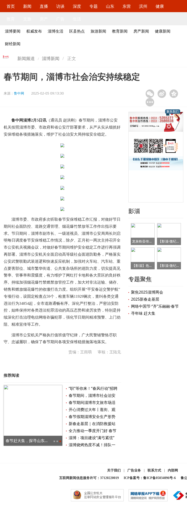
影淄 (134, 211)
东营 (126, 6)
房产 (44, 19)
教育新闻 (120, 31)
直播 (44, 6)
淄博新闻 (50, 58)
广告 (60, 19)
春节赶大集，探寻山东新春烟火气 (35, 440)
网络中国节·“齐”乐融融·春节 (155, 306)
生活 (77, 19)
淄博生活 (55, 31)
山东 (110, 6)
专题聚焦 (140, 279)
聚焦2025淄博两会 (147, 292)
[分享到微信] (150, 93)
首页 (11, 6)
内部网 (173, 470)
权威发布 (34, 31)
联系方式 (154, 470)
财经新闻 (12, 43)
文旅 (27, 19)
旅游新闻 (98, 31)
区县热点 (77, 31)
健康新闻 (162, 31)
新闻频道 (26, 58)
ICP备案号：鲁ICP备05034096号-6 (150, 478)
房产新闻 (141, 31)
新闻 (27, 6)
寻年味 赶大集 (143, 313)
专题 (93, 6)
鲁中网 (19, 93)
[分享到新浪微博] (162, 93)
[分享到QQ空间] (173, 93)
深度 (77, 6)
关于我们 (114, 470)
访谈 (60, 6)
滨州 (143, 6)
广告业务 (134, 470)
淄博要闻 (12, 31)
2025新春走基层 (145, 299)
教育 (11, 19)
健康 (160, 6)
